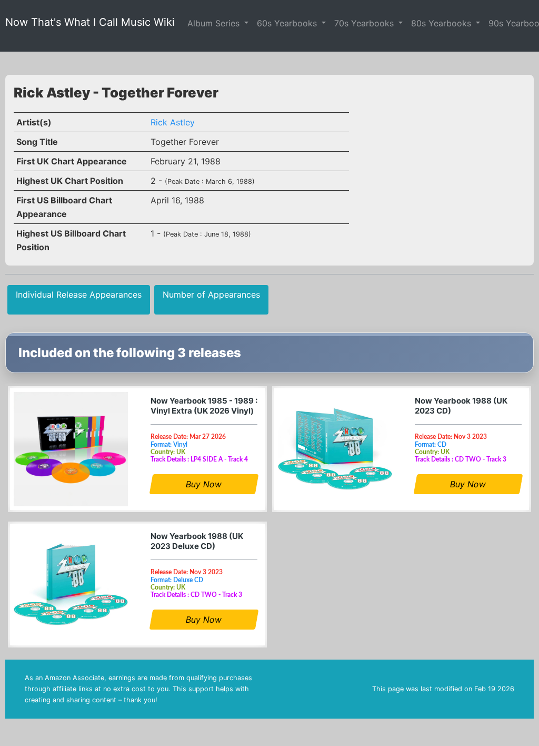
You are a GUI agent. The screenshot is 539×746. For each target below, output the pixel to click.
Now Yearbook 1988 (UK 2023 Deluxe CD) (197, 541)
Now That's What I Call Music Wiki (90, 22)
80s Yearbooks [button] (442, 23)
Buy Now (204, 484)
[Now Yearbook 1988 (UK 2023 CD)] (335, 449)
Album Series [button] (214, 23)
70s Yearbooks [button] (365, 23)
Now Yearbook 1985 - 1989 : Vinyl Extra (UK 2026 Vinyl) (204, 406)
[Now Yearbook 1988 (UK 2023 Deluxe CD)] (71, 584)
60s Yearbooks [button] (288, 23)
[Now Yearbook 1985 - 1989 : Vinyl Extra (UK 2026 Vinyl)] (71, 449)
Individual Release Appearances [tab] (79, 294)
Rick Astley (173, 122)
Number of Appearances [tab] (211, 294)
